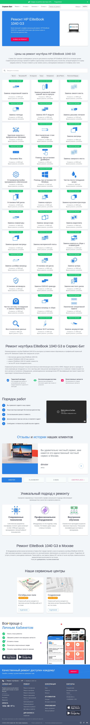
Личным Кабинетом (17, 628)
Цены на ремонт (50, 708)
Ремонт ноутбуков (29, 690)
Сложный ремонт (29, 704)
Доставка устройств (29, 709)
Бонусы (78, 6)
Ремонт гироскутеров (30, 697)
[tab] (12, 479)
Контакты (4, 697)
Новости (47, 690)
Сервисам (26, 715)
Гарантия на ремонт (30, 706)
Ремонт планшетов (29, 693)
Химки (68, 693)
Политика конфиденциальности (53, 723)
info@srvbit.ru (70, 697)
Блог (46, 688)
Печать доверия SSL (36, 723)
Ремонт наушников (29, 695)
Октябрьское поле (71, 690)
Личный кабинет (49, 710)
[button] (85, 6)
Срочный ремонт (28, 701)
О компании (5, 695)
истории (39, 437)
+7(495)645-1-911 (71, 699)
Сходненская (70, 688)
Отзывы (23, 437)
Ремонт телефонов (29, 688)
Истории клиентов (50, 702)
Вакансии (5, 700)
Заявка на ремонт (54, 6)
